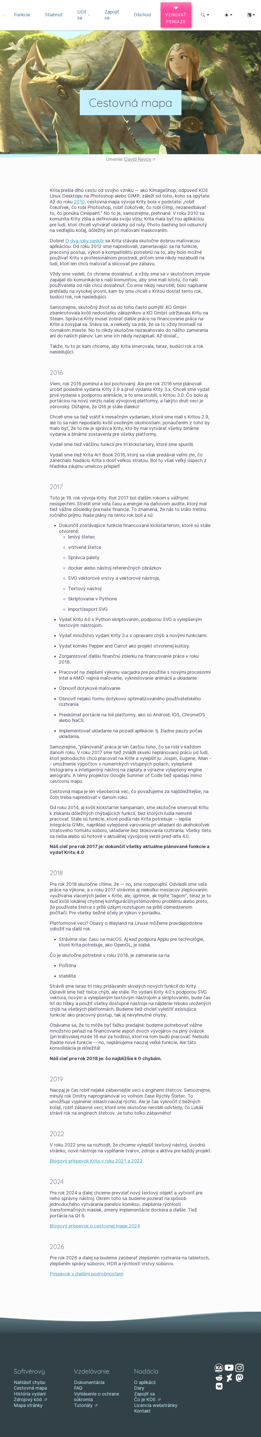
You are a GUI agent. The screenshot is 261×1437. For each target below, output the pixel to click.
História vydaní (30, 1393)
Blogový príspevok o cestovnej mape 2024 (95, 1226)
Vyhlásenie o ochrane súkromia (96, 1396)
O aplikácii (144, 1382)
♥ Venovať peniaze (176, 14)
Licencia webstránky (155, 1405)
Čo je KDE (145, 1399)
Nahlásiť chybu (29, 1382)
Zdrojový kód (28, 1399)
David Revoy (137, 159)
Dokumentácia (89, 1382)
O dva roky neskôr (85, 240)
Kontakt (142, 1411)
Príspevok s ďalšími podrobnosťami (86, 1273)
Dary (139, 1388)
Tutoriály (84, 1405)
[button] (205, 15)
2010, (80, 201)
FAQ (78, 1388)
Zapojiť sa (144, 1393)
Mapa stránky (28, 1405)
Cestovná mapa (30, 1388)
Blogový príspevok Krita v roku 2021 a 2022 (96, 1161)
